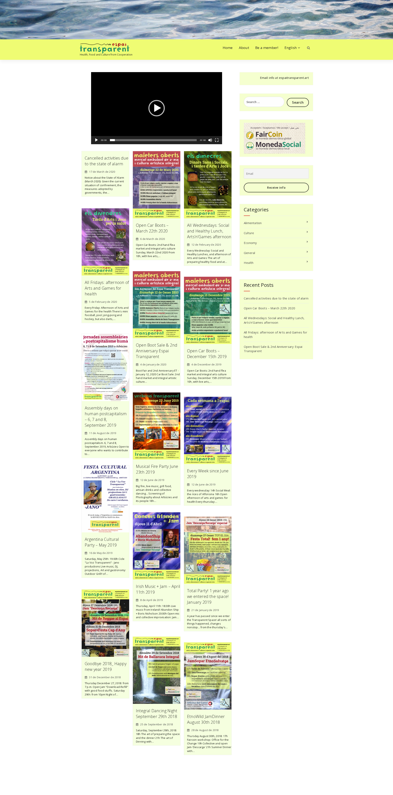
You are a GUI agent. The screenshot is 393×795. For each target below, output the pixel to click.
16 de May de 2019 (100, 553)
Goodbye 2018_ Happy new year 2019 (105, 666)
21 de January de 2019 (205, 610)
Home (228, 47)
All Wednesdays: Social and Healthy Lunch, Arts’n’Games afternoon (209, 230)
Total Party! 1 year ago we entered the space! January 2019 (208, 596)
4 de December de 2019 (206, 364)
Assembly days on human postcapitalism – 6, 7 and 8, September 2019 (106, 416)
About (244, 47)
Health (248, 263)
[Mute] (210, 140)
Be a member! (266, 47)
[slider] (153, 140)
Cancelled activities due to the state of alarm (106, 161)
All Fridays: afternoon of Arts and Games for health (107, 288)
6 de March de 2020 (152, 239)
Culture (249, 233)
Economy (250, 243)
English (291, 47)
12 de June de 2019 (152, 480)
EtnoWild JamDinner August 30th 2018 (206, 719)
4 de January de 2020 (153, 364)
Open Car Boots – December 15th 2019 (207, 353)
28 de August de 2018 (204, 730)
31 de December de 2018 (104, 677)
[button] (156, 108)
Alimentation (253, 223)
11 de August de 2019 (102, 433)
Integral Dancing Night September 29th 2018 (156, 713)
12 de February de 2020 (206, 244)
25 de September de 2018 (156, 724)
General (249, 253)
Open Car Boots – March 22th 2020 (152, 228)
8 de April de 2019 (151, 600)
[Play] (96, 140)
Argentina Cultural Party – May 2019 (102, 542)
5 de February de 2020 (103, 302)
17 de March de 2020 (102, 172)
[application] (156, 108)
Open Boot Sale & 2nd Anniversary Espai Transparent (156, 350)
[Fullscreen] (217, 140)
